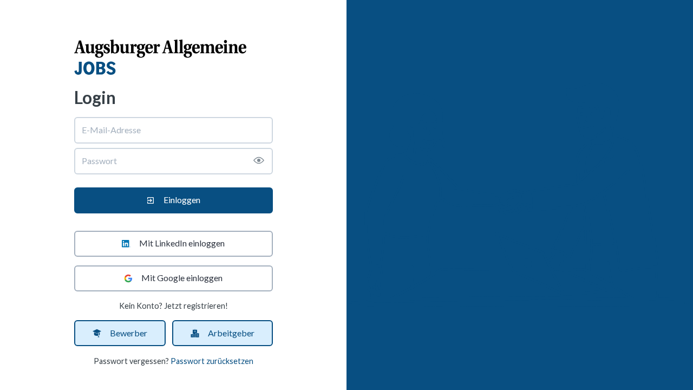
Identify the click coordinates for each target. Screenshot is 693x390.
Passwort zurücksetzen (212, 361)
